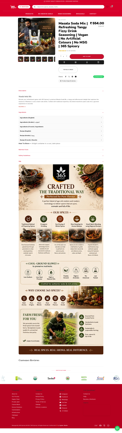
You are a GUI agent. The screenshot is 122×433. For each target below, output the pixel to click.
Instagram (65, 394)
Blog (13, 417)
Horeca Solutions (17, 407)
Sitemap (38, 404)
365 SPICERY (62, 19)
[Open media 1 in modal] (36, 36)
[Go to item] (20, 59)
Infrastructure (16, 412)
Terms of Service (41, 402)
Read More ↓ (22, 106)
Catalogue (15, 415)
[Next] (51, 36)
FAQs (84, 396)
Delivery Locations (41, 407)
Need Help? (99, 76)
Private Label (16, 402)
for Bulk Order (68, 69)
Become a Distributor (89, 399)
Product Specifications (69, 81)
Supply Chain (16, 399)
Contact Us (39, 394)
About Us (14, 394)
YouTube (64, 402)
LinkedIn (64, 405)
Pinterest (64, 408)
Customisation (16, 409)
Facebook (65, 396)
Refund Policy (40, 396)
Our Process (15, 396)
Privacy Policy (40, 399)
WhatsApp (65, 399)
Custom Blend (16, 404)
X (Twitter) (65, 411)
